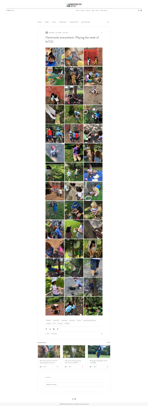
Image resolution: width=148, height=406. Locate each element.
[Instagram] (141, 10)
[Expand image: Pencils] (93, 171)
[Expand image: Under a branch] (74, 114)
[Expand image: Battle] (93, 306)
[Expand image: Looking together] (74, 133)
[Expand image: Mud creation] (74, 286)
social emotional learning (89, 320)
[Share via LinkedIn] (53, 329)
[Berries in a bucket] (49, 351)
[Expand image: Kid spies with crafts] (74, 229)
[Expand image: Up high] (74, 76)
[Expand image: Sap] (93, 152)
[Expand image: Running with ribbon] (74, 171)
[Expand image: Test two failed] (54, 267)
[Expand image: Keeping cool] (54, 229)
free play (60, 323)
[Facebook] (139, 10)
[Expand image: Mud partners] (93, 114)
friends (79, 320)
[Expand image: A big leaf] (54, 286)
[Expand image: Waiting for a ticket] (74, 95)
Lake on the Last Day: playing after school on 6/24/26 (73, 362)
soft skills (67, 323)
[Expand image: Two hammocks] (74, 248)
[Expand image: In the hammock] (74, 57)
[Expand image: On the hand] (54, 248)
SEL (54, 323)
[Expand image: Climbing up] (74, 306)
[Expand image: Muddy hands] (54, 210)
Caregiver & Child (74, 22)
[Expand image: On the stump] (74, 191)
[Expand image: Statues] (93, 133)
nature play (64, 320)
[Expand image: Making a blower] (74, 210)
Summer (54, 22)
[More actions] (102, 33)
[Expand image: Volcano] (93, 95)
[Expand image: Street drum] (54, 152)
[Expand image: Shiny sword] (74, 152)
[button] (108, 22)
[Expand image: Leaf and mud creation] (54, 76)
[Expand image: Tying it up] (54, 114)
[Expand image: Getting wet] (54, 306)
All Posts (40, 22)
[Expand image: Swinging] (93, 248)
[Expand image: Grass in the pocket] (93, 267)
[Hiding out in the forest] (74, 351)
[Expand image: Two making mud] (93, 191)
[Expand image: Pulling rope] (54, 191)
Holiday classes (62, 22)
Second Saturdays (85, 22)
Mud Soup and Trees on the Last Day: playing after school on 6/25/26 (48, 362)
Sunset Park (56, 320)
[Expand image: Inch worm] (93, 229)
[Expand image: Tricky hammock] (54, 57)
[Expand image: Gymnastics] (74, 267)
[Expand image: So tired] (54, 133)
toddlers (47, 22)
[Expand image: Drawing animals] (54, 95)
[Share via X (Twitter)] (50, 329)
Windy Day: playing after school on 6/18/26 (98, 362)
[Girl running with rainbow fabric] (99, 351)
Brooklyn (48, 320)
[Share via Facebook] (46, 329)
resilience (48, 323)
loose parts (72, 320)
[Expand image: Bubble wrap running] (54, 171)
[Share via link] (57, 329)
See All (108, 342)
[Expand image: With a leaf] (93, 76)
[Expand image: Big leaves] (93, 210)
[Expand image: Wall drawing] (93, 57)
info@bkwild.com (10, 10)
